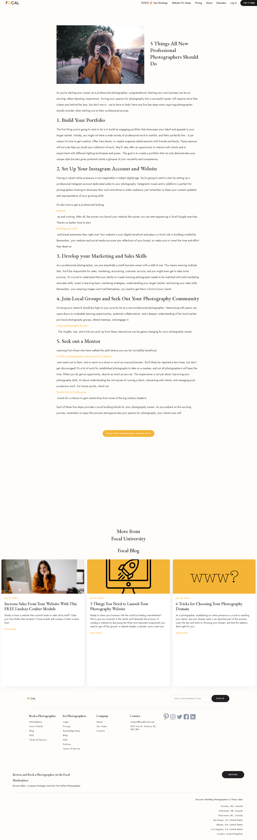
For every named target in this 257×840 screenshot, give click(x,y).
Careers (101, 730)
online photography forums (72, 326)
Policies (67, 744)
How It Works (36, 726)
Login (66, 721)
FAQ (31, 735)
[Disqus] (128, 487)
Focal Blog (128, 550)
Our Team (102, 726)
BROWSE (233, 774)
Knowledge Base (71, 730)
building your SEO (67, 229)
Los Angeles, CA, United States (227, 829)
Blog (31, 730)
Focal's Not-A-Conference (71, 392)
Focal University (128, 539)
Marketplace (35, 721)
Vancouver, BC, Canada (230, 815)
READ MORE (10, 629)
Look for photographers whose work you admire (84, 356)
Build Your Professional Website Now (128, 433)
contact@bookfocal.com (142, 721)
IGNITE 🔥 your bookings (154, 3)
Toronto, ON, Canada (232, 806)
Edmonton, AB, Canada (231, 810)
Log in (233, 3)
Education (221, 3)
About (209, 3)
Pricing (198, 3)
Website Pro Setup (181, 3)
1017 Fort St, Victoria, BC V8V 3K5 (143, 728)
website (61, 211)
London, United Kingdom (230, 833)
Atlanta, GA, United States (229, 824)
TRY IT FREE (249, 2)
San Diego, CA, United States (228, 820)
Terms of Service (38, 739)
